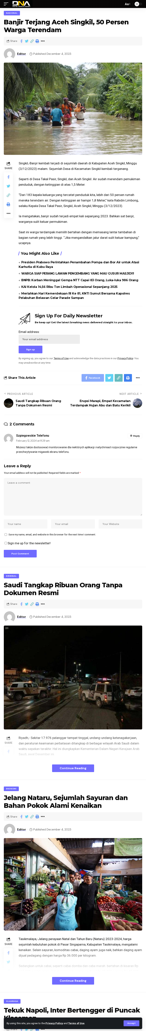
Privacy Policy (54, 1023)
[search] (120, 4)
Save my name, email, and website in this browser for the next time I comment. (52, 534)
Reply (136, 435)
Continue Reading (73, 768)
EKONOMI (11, 788)
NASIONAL (12, 13)
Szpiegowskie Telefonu (32, 435)
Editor (21, 54)
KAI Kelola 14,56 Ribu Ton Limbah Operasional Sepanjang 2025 (69, 287)
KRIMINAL (11, 576)
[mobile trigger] (7, 4)
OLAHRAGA (12, 1001)
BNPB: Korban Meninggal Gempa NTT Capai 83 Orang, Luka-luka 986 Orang (79, 280)
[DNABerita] (21, 4)
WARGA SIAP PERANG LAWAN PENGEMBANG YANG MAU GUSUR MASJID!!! (77, 273)
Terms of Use (76, 1023)
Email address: (29, 332)
